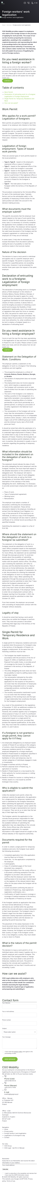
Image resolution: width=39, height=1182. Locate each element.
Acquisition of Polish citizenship (14, 43)
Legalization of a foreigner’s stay (14, 50)
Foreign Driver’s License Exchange (14, 40)
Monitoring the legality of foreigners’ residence (15, 36)
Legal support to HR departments (14, 27)
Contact (4, 55)
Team (3, 9)
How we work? (7, 13)
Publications (6, 16)
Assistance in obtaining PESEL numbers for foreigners (17, 31)
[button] (36, 3)
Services (5, 20)
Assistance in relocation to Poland (14, 23)
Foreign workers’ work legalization (14, 46)
